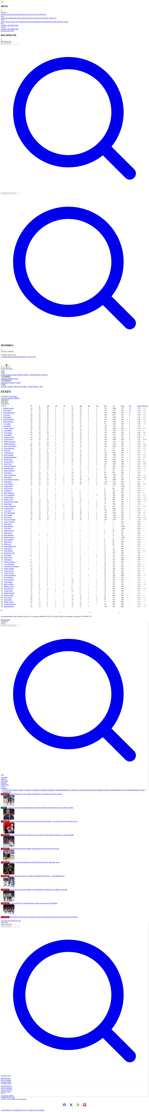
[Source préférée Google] (78, 1105)
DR (81, 406)
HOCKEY (42, 14)
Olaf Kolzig (8, 560)
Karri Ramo (8, 597)
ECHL (22, 18)
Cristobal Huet (8, 453)
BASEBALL (11, 14)
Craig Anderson (9, 448)
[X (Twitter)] (71, 1105)
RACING (4, 31)
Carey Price (8, 517)
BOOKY (4, 14)
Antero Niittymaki (10, 506)
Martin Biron (8, 459)
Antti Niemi (8, 548)
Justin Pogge (8, 557)
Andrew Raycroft (9, 604)
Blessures (26, 375)
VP (56, 406)
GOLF (37, 14)
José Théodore (8, 484)
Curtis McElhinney (10, 575)
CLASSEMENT (6, 380)
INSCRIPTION (16, 357)
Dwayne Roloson (9, 519)
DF (97, 406)
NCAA (33, 18)
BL (130, 406)
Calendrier (4, 379)
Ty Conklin (7, 424)
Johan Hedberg (9, 606)
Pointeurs (11, 382)
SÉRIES (16, 398)
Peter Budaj (8, 482)
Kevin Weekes (8, 577)
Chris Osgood (8, 439)
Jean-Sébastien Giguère (11, 479)
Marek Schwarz (9, 537)
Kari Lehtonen (8, 455)
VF (64, 406)
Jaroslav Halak (8, 508)
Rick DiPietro (8, 551)
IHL (26, 18)
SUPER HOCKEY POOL (60, 22)
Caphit (31, 375)
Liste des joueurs (11, 375)
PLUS (3, 384)
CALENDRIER (6, 377)
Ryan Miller (8, 435)
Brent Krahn (8, 533)
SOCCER (10, 31)
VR (48, 406)
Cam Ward (6, 415)
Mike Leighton (9, 584)
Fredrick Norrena (9, 562)
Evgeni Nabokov (8, 419)
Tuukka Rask (8, 486)
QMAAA (39, 18)
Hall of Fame (17, 386)
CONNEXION (6, 357)
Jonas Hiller (7, 426)
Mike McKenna (9, 493)
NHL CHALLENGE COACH (11, 22)
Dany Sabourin (9, 580)
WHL (18, 18)
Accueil (3, 375)
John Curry (7, 544)
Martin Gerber (8, 499)
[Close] (1, 11)
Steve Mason (7, 410)
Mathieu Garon (9, 586)
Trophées (4, 386)
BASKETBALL (20, 14)
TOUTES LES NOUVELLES (11, 921)
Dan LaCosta (8, 488)
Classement (4, 382)
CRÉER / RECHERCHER (9, 25)
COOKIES (30, 1110)
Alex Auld (7, 511)
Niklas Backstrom (9, 413)
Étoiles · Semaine (27, 386)
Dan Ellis (7, 450)
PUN (146, 406)
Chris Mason (8, 430)
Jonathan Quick (9, 437)
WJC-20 (53, 18)
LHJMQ (10, 18)
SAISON (11, 398)
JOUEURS (13, 396)
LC (114, 406)
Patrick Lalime (8, 595)
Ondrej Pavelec (9, 573)
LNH (3, 373)
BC (105, 406)
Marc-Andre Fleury (10, 446)
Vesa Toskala (8, 515)
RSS (35, 1110)
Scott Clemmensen (10, 475)
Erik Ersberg (8, 600)
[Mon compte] (9, 367)
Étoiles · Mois (38, 386)
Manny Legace (9, 602)
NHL (2, 18)
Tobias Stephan (9, 568)
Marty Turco (8, 464)
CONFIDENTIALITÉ (18, 1110)
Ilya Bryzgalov (9, 462)
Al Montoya (8, 490)
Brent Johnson (8, 588)
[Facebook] (64, 1105)
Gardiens (18, 382)
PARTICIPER (5, 620)
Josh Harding (8, 582)
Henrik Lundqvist (9, 441)
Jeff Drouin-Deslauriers (11, 566)
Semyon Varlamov (10, 466)
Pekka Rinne (7, 417)
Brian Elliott (8, 504)
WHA (44, 18)
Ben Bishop (8, 555)
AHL (6, 18)
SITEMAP (40, 1110)
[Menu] (1, 367)
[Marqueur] (74, 361)
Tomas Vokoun (9, 428)
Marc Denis (8, 524)
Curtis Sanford (8, 497)
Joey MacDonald (9, 513)
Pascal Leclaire (9, 571)
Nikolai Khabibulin (10, 457)
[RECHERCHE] (74, 191)
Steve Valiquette (9, 495)
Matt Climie (8, 542)
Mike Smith (8, 477)
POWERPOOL (46, 22)
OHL (15, 18)
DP (89, 406)
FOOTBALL (30, 14)
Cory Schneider (9, 564)
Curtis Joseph (8, 591)
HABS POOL (25, 22)
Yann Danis (8, 473)
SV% (122, 406)
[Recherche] (3, 367)
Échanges (45, 375)
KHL (29, 18)
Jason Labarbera (9, 470)
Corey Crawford (9, 522)
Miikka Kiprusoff (9, 444)
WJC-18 (48, 18)
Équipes (20, 375)
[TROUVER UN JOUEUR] (74, 341)
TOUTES (4, 398)
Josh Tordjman (8, 539)
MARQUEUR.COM (7, 1097)
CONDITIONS (6, 1110)
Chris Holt (7, 528)
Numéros (10, 386)
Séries (16, 379)
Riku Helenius (8, 526)
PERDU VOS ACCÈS (28, 357)
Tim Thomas (8, 433)
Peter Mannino (8, 535)
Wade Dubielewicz (10, 546)
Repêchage (37, 375)
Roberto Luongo (8, 408)
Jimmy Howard (9, 531)
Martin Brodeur (8, 421)
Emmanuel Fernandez (11, 502)
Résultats (11, 379)
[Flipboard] (84, 1105)
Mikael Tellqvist (9, 593)
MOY (139, 406)
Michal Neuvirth (9, 553)
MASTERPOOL (35, 22)
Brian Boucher (8, 468)
